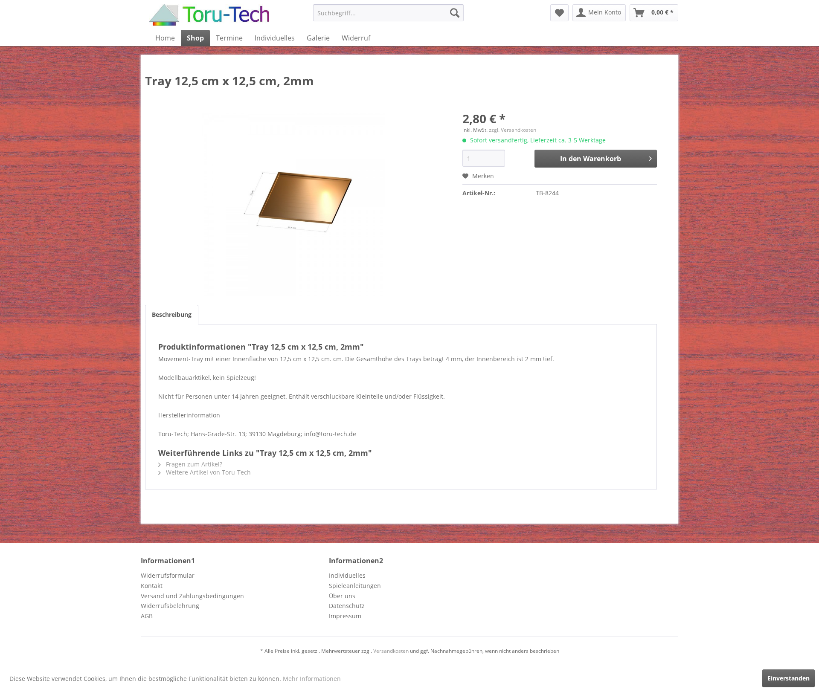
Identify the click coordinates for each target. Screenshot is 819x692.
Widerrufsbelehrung (170, 606)
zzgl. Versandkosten (512, 129)
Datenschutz (347, 606)
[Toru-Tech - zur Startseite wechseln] (209, 15)
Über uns (342, 596)
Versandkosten (391, 650)
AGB (147, 616)
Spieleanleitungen (355, 586)
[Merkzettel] (559, 12)
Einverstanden (788, 678)
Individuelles (347, 575)
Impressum (345, 616)
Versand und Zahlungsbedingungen (192, 596)
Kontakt (152, 586)
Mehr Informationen (312, 679)
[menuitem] (388, 12)
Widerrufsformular (168, 575)
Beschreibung (172, 314)
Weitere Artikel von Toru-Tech (207, 472)
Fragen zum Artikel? (193, 464)
